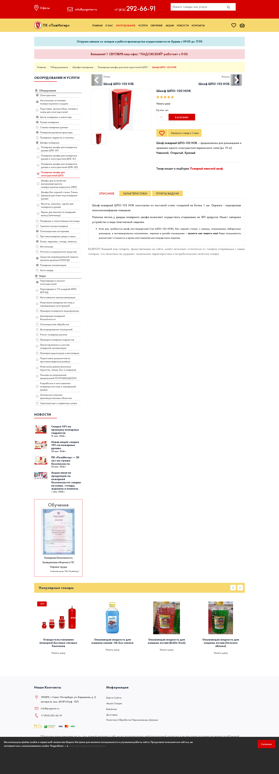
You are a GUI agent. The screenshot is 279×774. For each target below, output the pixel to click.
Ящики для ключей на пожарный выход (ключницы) (58, 213)
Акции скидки (114, 703)
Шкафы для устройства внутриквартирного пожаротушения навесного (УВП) (59, 184)
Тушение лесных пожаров (54, 226)
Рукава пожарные (49, 122)
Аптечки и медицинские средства (58, 251)
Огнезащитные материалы (54, 231)
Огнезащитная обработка (54, 324)
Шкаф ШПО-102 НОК (164, 67)
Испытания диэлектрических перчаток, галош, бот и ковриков (58, 368)
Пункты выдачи (167, 193)
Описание (106, 193)
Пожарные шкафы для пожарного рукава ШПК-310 (59, 149)
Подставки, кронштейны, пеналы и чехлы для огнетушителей (59, 110)
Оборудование (126, 25)
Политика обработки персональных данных (132, 719)
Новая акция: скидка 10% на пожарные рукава (65, 445)
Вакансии (111, 709)
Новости (183, 25)
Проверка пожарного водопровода (59, 310)
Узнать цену (163, 103)
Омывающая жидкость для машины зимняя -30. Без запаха (112, 641)
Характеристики (135, 193)
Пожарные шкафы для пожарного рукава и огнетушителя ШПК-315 (59, 157)
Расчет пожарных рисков (53, 334)
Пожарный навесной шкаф (206, 168)
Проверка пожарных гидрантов (57, 339)
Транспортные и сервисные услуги (58, 403)
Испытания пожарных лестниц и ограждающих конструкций (57, 304)
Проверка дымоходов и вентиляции (59, 353)
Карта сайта (113, 697)
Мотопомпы (46, 246)
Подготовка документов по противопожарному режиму (55, 360)
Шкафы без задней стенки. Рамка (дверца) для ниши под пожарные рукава (59, 195)
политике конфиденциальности (87, 745)
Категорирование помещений (56, 329)
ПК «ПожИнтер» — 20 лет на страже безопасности (65, 460)
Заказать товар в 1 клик (185, 133)
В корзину (181, 117)
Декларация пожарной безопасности (52, 317)
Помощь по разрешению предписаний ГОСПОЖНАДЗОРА (58, 376)
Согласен (266, 744)
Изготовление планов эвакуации (57, 297)
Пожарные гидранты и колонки (57, 137)
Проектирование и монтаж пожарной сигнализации (54, 346)
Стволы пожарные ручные (54, 127)
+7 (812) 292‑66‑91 (51, 715)
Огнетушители (48, 95)
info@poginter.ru (50, 708)
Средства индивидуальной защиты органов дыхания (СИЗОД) (59, 258)
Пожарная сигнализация (53, 265)
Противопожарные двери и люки (58, 236)
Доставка (111, 714)
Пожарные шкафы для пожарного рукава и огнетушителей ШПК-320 (59, 165)
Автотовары (47, 270)
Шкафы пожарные (83, 67)
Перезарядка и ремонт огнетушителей (52, 282)
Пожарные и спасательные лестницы (60, 221)
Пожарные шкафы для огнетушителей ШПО (123, 67)
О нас (109, 25)
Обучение (157, 25)
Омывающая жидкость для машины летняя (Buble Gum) (166, 641)
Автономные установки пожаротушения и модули (54, 102)
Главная (97, 25)
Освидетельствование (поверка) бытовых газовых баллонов (58, 643)
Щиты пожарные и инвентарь (56, 117)
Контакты (198, 25)
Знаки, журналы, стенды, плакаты (58, 241)
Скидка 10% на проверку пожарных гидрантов (65, 430)
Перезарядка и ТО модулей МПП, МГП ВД (58, 290)
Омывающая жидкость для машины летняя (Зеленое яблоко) (220, 643)
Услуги (143, 25)
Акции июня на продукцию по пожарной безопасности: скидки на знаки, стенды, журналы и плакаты (66, 480)
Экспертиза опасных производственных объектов (56, 396)
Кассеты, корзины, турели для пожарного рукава (57, 205)
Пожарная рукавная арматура (56, 132)
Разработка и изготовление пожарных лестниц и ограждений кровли (58, 386)
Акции (170, 25)
